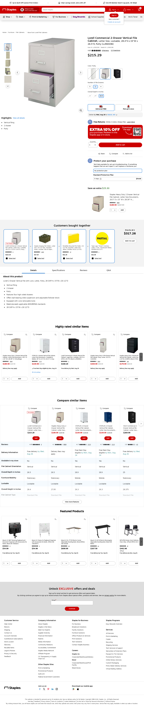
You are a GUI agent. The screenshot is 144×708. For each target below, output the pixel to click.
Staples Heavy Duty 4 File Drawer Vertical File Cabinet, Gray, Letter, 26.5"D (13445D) (102, 357)
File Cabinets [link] (20, 32)
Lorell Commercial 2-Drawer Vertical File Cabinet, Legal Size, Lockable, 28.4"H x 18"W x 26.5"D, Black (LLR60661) (73, 357)
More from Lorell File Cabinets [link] (37, 32)
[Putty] (105, 73)
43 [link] (137, 444)
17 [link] (70, 252)
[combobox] (73, 10)
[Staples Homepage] (10, 9)
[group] (15, 357)
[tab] (33, 270)
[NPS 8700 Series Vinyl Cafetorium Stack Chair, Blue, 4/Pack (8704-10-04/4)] (132, 530)
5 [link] (39, 546)
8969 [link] (118, 203)
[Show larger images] (81, 110)
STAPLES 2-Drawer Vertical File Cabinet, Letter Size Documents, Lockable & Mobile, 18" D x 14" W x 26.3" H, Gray (43, 357)
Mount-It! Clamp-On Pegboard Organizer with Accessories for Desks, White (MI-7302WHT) (44, 542)
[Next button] (7, 86)
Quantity (93, 142)
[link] (23, 3)
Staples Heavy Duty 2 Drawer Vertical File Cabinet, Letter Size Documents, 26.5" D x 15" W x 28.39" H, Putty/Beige (124, 197)
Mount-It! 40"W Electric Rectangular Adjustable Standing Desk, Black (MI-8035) (101, 542)
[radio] (101, 107)
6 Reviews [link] (105, 50)
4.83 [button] (89, 50)
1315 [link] (42, 252)
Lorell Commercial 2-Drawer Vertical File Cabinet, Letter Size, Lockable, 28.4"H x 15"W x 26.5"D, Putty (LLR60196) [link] (16, 247)
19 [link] (69, 546)
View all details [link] (19, 118)
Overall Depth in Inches (96, 92)
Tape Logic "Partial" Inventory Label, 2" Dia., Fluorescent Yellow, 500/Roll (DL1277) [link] (101, 247)
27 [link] (127, 546)
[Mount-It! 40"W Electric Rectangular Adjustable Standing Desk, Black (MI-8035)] (103, 530)
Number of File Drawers (96, 82)
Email (54, 600)
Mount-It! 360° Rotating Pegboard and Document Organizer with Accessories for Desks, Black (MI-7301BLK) (15, 542)
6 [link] (68, 361)
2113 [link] (40, 361)
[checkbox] (16, 258)
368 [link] (128, 361)
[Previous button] (17, 72)
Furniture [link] (11, 32)
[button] (103, 9)
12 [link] (98, 546)
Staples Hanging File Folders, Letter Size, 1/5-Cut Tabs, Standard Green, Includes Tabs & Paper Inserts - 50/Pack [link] (44, 247)
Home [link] (4, 32)
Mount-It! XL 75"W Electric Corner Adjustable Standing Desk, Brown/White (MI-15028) (73, 542)
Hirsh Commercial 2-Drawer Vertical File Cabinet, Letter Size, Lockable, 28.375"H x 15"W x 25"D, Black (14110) (130, 428)
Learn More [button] (131, 122)
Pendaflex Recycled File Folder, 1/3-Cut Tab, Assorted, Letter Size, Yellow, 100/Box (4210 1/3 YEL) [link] (73, 247)
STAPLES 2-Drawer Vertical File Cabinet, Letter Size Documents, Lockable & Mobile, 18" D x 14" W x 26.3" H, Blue (107, 428)
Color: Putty (92, 66)
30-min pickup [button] (36, 372)
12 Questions (115, 50)
